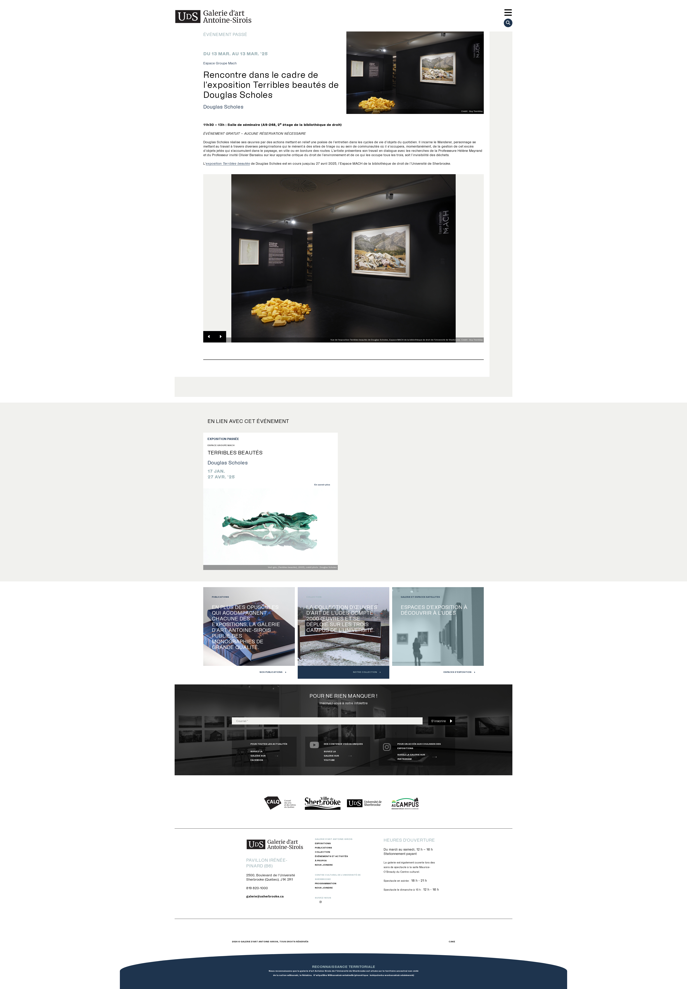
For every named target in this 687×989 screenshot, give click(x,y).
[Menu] (508, 13)
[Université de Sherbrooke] (364, 803)
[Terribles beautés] (270, 529)
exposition (228, 163)
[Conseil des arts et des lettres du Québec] (281, 803)
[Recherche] (508, 23)
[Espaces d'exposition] (438, 633)
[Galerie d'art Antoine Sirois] (213, 16)
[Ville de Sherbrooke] (323, 803)
